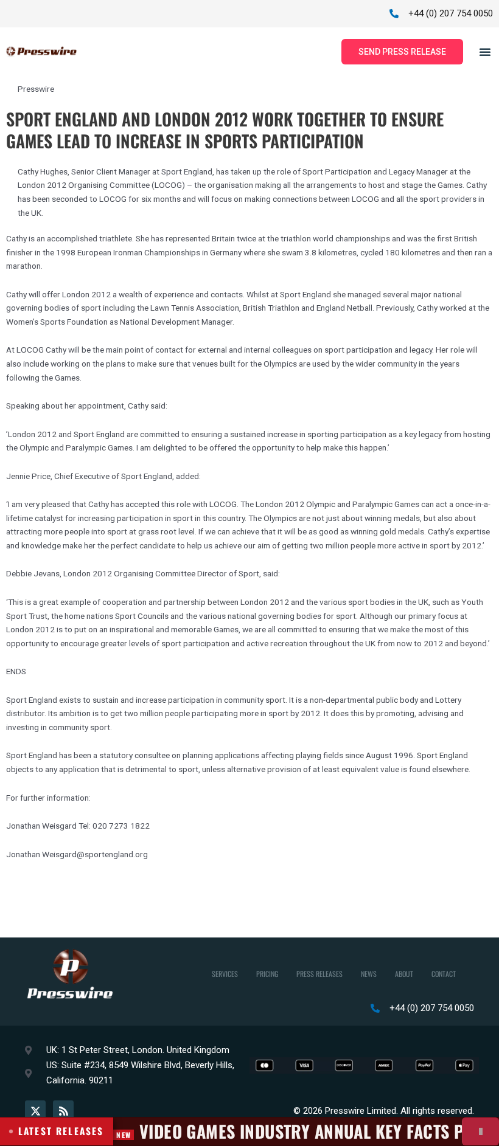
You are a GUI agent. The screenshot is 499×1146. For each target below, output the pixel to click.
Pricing (267, 973)
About (404, 973)
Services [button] (225, 973)
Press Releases (319, 973)
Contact (443, 973)
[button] (485, 52)
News (369, 973)
